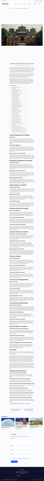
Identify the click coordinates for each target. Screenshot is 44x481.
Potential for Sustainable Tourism (17, 122)
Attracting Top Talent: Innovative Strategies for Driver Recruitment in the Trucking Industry (21, 426)
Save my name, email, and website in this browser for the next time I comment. (21, 458)
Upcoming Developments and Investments (18, 121)
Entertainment (24, 3)
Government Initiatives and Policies (17, 119)
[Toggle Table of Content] (26, 85)
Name (12, 445)
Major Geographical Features (16, 94)
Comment (12, 438)
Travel (22, 62)
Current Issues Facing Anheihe (16, 116)
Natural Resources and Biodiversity (17, 93)
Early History (14, 88)
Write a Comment (27, 65)
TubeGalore (5, 4)
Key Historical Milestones (16, 89)
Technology (35, 3)
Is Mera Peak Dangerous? (5, 427)
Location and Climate (15, 92)
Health (39, 3)
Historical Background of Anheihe (16, 87)
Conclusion (13, 124)
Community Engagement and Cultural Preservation (19, 123)
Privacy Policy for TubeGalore (35, 479)
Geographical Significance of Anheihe (17, 91)
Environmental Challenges (16, 117)
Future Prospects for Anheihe (16, 120)
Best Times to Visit (15, 113)
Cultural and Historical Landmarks (17, 111)
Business (16, 3)
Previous (13, 411)
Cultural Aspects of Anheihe (15, 95)
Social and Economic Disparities (17, 118)
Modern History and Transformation (17, 90)
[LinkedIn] (18, 475)
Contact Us (41, 479)
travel (13, 293)
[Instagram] (17, 475)
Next (31, 411)
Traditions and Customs (15, 96)
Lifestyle (29, 3)
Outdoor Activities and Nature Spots (17, 110)
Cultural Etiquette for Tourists (16, 115)
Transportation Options (15, 114)
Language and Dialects (15, 97)
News (19, 3)
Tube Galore (7, 479)
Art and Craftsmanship (15, 98)
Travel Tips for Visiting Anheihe (16, 112)
